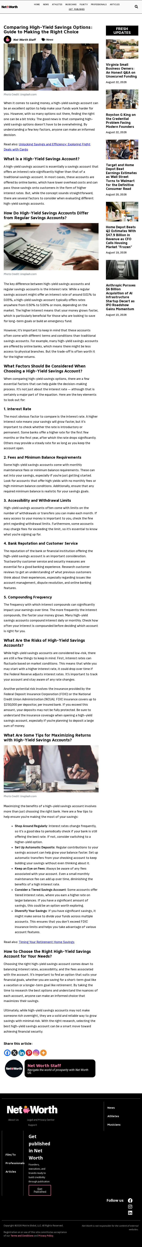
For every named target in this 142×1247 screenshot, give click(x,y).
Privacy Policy (45, 1235)
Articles (114, 4)
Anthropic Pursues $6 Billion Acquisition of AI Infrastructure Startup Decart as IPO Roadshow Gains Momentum (121, 297)
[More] (43, 1053)
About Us (13, 1119)
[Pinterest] (29, 1053)
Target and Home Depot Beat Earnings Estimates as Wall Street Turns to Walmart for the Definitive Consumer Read (121, 177)
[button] (136, 7)
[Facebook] (7, 1053)
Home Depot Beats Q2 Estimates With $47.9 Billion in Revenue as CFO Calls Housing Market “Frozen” (121, 237)
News (46, 4)
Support (32, 1125)
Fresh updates (122, 30)
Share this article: (18, 1043)
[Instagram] (36, 1053)
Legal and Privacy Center (41, 1119)
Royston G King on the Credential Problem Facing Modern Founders (121, 121)
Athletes (57, 4)
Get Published (77, 9)
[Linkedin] (21, 1053)
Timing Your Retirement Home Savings (47, 942)
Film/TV (84, 4)
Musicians (70, 4)
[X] (14, 1053)
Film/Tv (11, 1154)
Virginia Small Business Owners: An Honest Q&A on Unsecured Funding (121, 70)
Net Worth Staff (24, 39)
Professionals (98, 4)
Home (37, 4)
